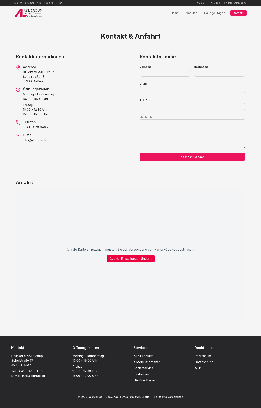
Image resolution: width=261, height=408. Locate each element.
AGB (198, 368)
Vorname (146, 66)
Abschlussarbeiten (147, 362)
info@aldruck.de (34, 140)
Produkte (191, 13)
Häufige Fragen (214, 13)
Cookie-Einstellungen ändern (131, 258)
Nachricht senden (192, 156)
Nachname (201, 66)
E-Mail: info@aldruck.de (28, 376)
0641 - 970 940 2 (36, 127)
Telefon (145, 100)
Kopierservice (143, 368)
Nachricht (146, 117)
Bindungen (141, 374)
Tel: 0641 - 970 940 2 (27, 371)
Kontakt (238, 13)
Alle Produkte (143, 356)
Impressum (203, 356)
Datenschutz (204, 362)
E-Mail (144, 83)
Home (174, 13)
